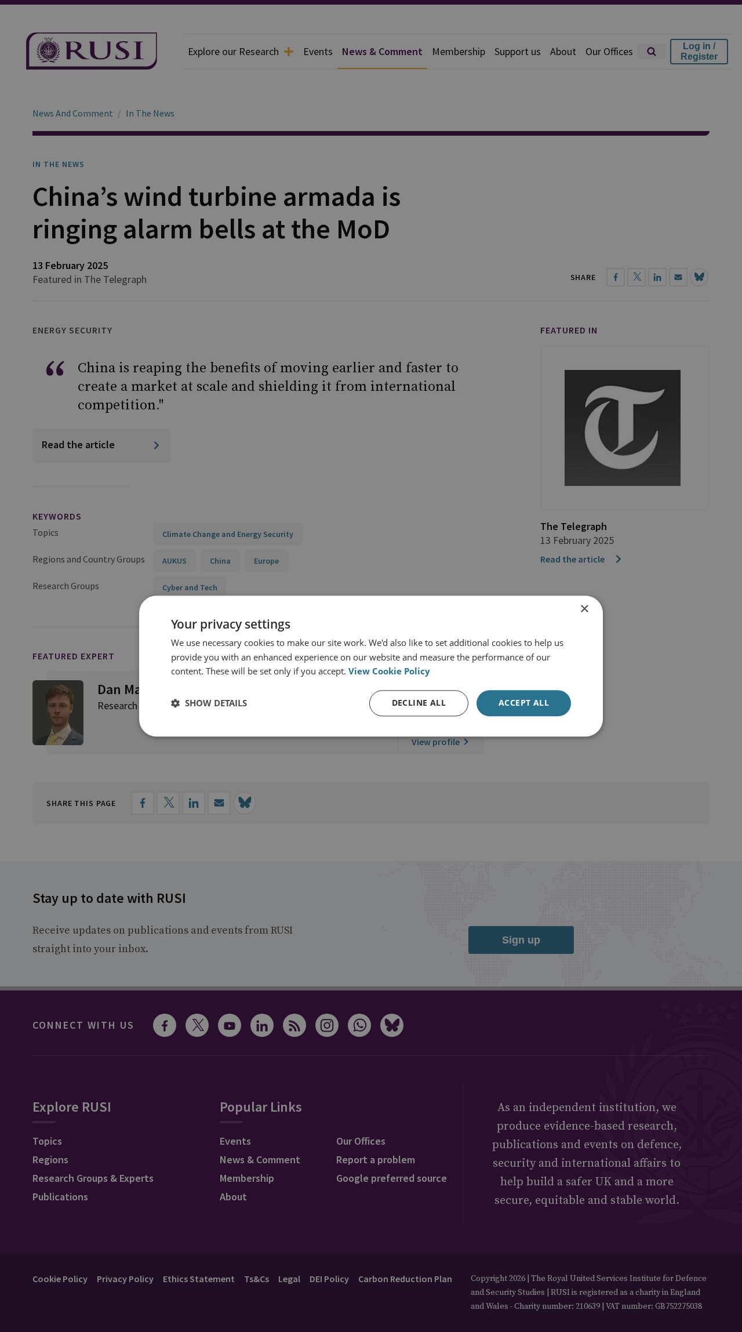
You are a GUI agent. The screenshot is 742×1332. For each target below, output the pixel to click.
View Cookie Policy (389, 671)
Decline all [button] (419, 702)
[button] (209, 703)
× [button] (584, 609)
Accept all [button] (524, 702)
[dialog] (371, 666)
